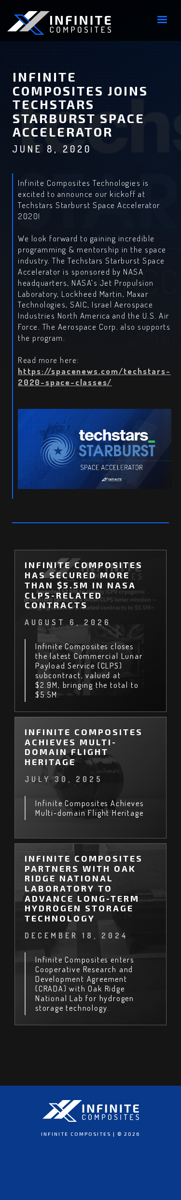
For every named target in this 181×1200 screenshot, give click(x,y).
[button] (162, 19)
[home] (59, 23)
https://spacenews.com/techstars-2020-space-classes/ (94, 376)
